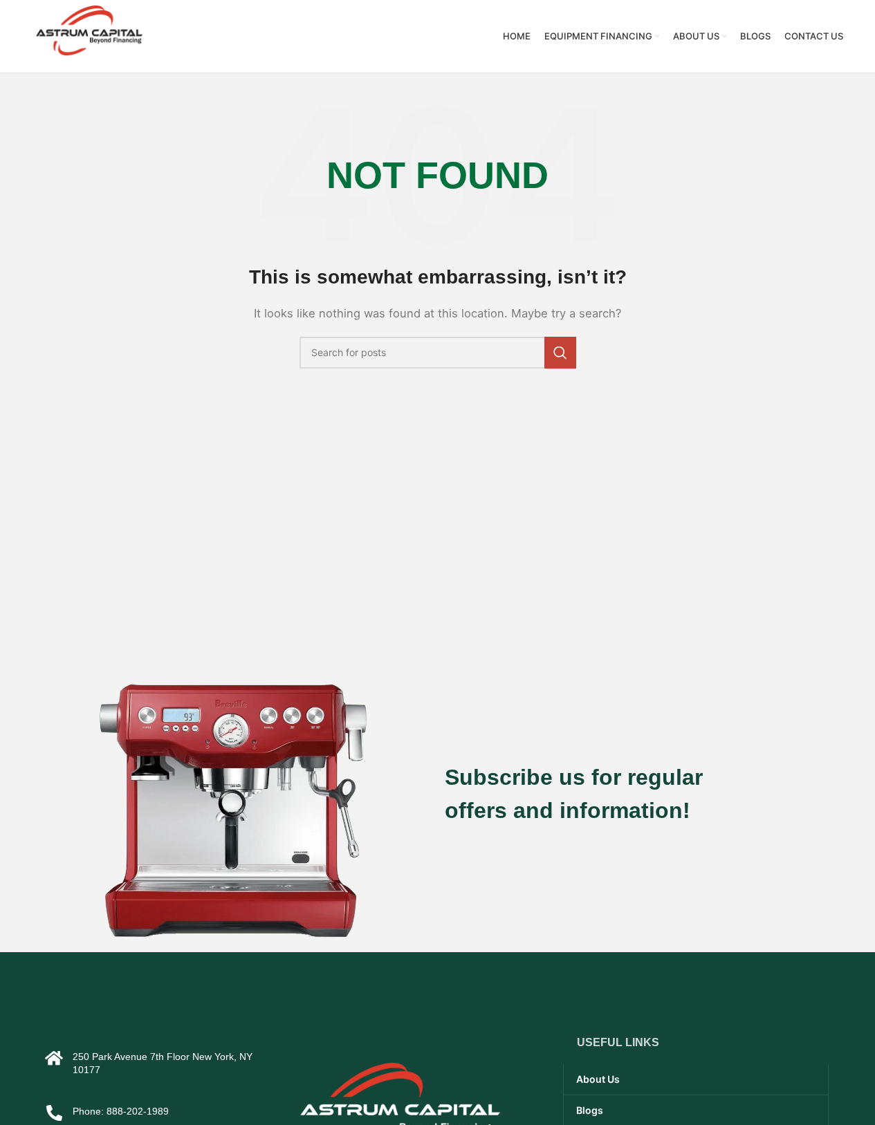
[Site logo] (89, 35)
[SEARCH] (560, 353)
